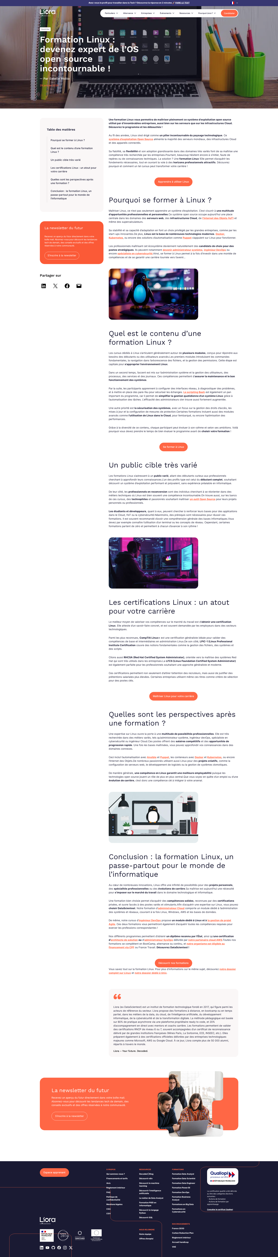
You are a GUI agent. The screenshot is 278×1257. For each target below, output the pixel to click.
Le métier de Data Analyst (151, 1198)
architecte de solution (124, 939)
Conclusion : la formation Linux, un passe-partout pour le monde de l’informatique (71, 195)
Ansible (151, 757)
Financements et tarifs (117, 1178)
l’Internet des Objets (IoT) (218, 218)
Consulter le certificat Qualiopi (220, 1209)
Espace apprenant (54, 1172)
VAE (174, 1247)
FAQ (108, 1192)
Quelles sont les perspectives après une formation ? (72, 181)
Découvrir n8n (145, 1178)
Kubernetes (116, 237)
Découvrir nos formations (173, 963)
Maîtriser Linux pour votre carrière (173, 696)
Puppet (187, 237)
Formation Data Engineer (183, 1183)
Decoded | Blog (146, 1174)
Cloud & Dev (45, 29)
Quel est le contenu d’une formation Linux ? (72, 150)
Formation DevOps (180, 1192)
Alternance (128, 13)
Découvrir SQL (146, 1217)
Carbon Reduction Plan (183, 1233)
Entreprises (146, 13)
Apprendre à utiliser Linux (173, 181)
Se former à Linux (173, 446)
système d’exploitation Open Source (131, 139)
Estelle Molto (59, 78)
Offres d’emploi (146, 1238)
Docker (220, 234)
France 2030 (178, 1228)
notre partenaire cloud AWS (205, 939)
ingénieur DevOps (215, 249)
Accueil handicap (180, 1242)
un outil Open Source (202, 499)
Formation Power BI (181, 1187)
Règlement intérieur (115, 1187)
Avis (108, 1183)
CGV (108, 1213)
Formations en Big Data (183, 1204)
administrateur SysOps (158, 939)
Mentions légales (114, 1204)
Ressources (184, 13)
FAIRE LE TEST (182, 2)
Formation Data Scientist (183, 1178)
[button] (234, 3)
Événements (165, 13)
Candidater (229, 13)
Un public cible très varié (66, 159)
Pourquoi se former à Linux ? (68, 140)
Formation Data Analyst (183, 1174)
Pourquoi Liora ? (205, 13)
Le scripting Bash (194, 392)
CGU (108, 1209)
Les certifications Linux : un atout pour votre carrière (73, 169)
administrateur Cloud (171, 908)
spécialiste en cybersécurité (134, 253)
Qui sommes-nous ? (115, 1174)
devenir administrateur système (182, 249)
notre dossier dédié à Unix (151, 972)
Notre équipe (145, 1234)
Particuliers (110, 13)
